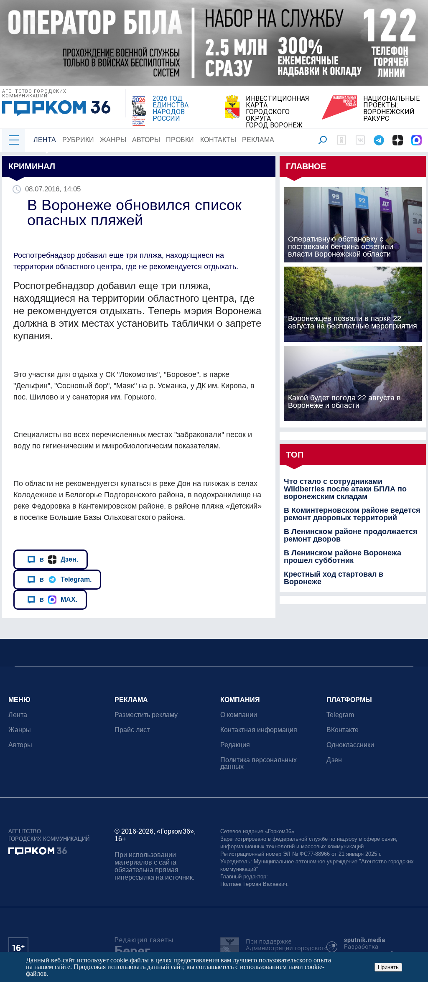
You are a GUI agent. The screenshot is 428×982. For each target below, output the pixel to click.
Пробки (180, 139)
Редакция (235, 744)
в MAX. (58, 599)
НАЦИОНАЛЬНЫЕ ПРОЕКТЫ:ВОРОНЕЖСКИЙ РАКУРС (391, 108)
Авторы (146, 139)
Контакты (218, 139)
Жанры (113, 139)
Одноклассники (350, 744)
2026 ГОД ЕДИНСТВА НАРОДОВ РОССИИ (171, 108)
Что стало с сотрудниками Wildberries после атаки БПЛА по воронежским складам (345, 489)
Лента (44, 139)
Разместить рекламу (146, 714)
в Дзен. (59, 559)
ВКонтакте (342, 729)
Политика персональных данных (258, 763)
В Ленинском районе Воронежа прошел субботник (342, 556)
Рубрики (78, 139)
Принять (388, 967)
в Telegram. (66, 579)
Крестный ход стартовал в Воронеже (333, 577)
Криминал (31, 166)
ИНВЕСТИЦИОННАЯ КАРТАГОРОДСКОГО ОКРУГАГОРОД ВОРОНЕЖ (277, 112)
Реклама (258, 139)
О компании (238, 714)
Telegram (340, 714)
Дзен (334, 759)
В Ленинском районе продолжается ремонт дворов (351, 535)
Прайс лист (132, 729)
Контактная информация (258, 729)
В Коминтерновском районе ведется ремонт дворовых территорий (352, 514)
